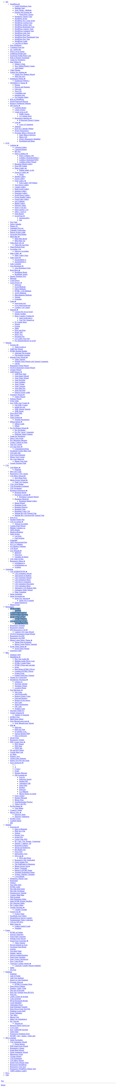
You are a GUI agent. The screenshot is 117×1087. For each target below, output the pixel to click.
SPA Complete (10, 1038)
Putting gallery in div (26, 170)
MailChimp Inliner (16, 719)
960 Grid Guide (15, 472)
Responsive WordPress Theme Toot (23, 1069)
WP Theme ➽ (15, 106)
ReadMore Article (21, 274)
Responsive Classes (17, 1048)
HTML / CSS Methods (23, 291)
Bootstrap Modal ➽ (22, 499)
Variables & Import (21, 557)
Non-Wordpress (15, 45)
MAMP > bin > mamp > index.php (22, 1036)
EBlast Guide (19, 424)
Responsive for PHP (17, 638)
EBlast (17, 426)
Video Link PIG (20, 804)
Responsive (9, 607)
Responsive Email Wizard (19, 366)
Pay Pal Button (20, 430)
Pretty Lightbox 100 (26, 156)
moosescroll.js (24, 218)
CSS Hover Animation (23, 582)
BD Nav (18, 151)
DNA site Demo (25, 858)
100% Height (15, 530)
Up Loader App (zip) (22, 339)
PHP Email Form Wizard (19, 1046)
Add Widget (19, 68)
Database (8, 972)
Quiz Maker (19, 808)
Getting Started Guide (22, 926)
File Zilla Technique (17, 891)
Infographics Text (21, 854)
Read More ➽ (15, 270)
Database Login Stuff (17, 1011)
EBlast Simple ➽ (16, 422)
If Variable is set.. (21, 732)
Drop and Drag (20, 330)
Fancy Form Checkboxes (19, 959)
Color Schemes (15, 999)
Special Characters (16, 934)
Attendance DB (25, 783)
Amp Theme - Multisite (23, 10)
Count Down (15, 280)
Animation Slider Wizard (24, 590)
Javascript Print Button (18, 234)
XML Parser (19, 411)
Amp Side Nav (20, 388)
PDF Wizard (19, 744)
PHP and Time (20, 729)
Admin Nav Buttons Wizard (25, 74)
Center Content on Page (18, 442)
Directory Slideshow (22, 817)
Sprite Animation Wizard (19, 1052)
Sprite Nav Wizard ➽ (22, 598)
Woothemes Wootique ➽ (19, 680)
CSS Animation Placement (24, 584)
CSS (7, 465)
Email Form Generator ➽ (19, 941)
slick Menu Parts (21, 478)
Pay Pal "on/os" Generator (24, 432)
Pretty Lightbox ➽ (21, 154)
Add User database (17, 978)
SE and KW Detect (17, 750)
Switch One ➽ (15, 912)
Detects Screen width (17, 232)
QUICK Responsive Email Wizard (22, 368)
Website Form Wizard (18, 939)
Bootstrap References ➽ (18, 490)
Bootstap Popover (21, 507)
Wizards (8, 343)
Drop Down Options (17, 986)
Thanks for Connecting (18, 677)
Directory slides (20, 205)
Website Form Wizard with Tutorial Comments (31, 361)
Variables (18, 928)
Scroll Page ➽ (20, 216)
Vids (7, 1075)
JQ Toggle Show (21, 322)
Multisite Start (20, 8)
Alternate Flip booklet (22, 353)
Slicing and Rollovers (22, 848)
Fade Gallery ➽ (20, 181)
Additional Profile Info (18, 54)
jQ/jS (7, 143)
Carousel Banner (21, 149)
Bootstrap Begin (20, 493)
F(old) (17, 771)
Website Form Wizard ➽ (19, 357)
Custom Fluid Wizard (17, 526)
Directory (22, 790)
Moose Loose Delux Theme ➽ (21, 640)
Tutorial (17, 297)
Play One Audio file (22, 659)
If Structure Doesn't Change (29, 120)
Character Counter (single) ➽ (20, 964)
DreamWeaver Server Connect (21, 918)
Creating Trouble (21, 910)
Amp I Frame (19, 384)
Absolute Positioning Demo (25, 872)
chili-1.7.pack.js (20, 212)
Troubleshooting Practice (24, 802)
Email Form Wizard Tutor (19, 1063)
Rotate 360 (19, 332)
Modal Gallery (20, 203)
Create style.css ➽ (21, 112)
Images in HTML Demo (23, 870)
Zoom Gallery (20, 179)
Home (3, 1085)
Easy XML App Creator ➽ (19, 403)
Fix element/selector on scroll (25, 341)
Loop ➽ (17, 122)
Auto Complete (15, 264)
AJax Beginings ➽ (17, 266)
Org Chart (13, 222)
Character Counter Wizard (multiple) (28, 966)
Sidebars (18, 127)
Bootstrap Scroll (20, 505)
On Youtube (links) (21, 97)
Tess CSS (18, 91)
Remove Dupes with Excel (19, 1025)
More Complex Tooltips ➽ (24, 316)
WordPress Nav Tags (22, 39)
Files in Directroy (21, 736)
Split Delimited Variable (18, 1007)
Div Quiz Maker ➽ (17, 459)
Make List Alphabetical (18, 1019)
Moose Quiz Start (21, 461)
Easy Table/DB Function (19, 1030)
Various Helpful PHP (22, 734)
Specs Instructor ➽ (17, 763)
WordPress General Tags (23, 23)
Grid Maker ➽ (15, 467)
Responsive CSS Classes (19, 474)
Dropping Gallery (21, 193)
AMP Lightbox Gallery (18, 1071)
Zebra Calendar (15, 224)
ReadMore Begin (21, 272)
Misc (7, 653)
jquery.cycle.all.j (20, 208)
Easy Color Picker (16, 961)
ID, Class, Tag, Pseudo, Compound (27, 841)
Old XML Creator (21, 405)
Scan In (22, 777)
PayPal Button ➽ (16, 806)
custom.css (18, 682)
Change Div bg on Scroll (24, 312)
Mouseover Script (16, 1054)
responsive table (16, 651)
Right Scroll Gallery (22, 189)
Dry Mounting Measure (18, 440)
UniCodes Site (15, 453)
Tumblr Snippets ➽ (17, 713)
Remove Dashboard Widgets (20, 103)
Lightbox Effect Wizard (27, 162)
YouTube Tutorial (21, 684)
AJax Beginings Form (23, 268)
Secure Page (14, 738)
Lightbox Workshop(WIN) (29, 160)
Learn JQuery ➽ (16, 283)
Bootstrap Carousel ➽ (22, 495)
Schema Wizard (15, 399)
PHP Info (18, 727)
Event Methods (20, 287)
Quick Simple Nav (21, 862)
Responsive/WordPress (18, 1065)
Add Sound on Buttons (23, 576)
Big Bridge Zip (20, 850)
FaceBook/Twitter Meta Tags (20, 451)
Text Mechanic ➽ (16, 690)
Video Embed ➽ (16, 417)
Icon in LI (13, 517)
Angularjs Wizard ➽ (17, 395)
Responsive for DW (17, 636)
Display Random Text (18, 276)
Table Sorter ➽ (15, 258)
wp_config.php (15, 49)
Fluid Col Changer (21, 482)
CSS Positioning (16, 1058)
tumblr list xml (20, 407)
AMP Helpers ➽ (16, 372)
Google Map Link (16, 752)
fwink (17, 667)
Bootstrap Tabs (20, 509)
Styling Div (19, 837)
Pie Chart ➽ (14, 1021)
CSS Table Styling (16, 559)
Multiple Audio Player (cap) (25, 661)
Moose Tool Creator (17, 457)
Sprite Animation (16, 594)
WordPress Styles (21, 19)
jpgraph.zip (19, 1023)
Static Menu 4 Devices (27, 135)
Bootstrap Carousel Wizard (29, 497)
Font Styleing (19, 538)
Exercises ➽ (14, 827)
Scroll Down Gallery (22, 195)
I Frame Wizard (15, 370)
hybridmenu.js (20, 563)
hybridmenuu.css (21, 565)
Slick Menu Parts (21, 619)
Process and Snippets (22, 87)
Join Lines (18, 692)
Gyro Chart (14, 1028)
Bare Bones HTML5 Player (25, 669)
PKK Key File (20, 831)
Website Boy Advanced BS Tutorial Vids (29, 515)
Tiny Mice (13, 1015)
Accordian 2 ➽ (15, 249)
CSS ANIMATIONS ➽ (18, 571)
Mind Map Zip (20, 241)
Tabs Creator (14, 415)
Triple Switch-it (20, 347)
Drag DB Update (21, 166)
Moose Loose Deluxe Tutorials (26, 644)
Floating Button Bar (17, 520)
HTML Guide (15, 887)
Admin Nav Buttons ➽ (18, 72)
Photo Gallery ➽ (21, 168)
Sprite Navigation (16, 1040)
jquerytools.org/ (20, 303)
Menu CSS (23, 137)
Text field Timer (16, 951)
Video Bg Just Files (22, 245)
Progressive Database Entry (20, 1034)
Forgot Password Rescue (19, 101)
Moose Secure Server (22, 866)
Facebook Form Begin (18, 947)
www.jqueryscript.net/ (23, 305)
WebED (8, 825)
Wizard (17, 324)
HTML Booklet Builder (18, 351)
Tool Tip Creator (16, 444)
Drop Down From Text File (20, 1009)
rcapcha (13, 949)
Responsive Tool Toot (18, 1067)
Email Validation (16, 1013)
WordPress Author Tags (23, 25)
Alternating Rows (16, 1005)
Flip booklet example (22, 355)
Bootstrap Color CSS (22, 511)
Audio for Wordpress (17, 60)
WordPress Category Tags (24, 29)
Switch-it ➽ (14, 345)
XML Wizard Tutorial (22, 409)
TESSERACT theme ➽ (18, 83)
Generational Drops (22, 449)
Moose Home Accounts (27, 794)
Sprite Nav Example (26, 600)
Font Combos (19, 796)
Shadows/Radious (16, 532)
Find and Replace (21, 698)
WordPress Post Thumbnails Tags (27, 37)
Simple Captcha (15, 953)
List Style (18, 536)
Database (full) (15, 655)
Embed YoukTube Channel (24, 675)
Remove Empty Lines (22, 696)
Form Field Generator (18, 937)
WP (6, 2)
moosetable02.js (20, 262)
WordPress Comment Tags (24, 31)
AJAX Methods (20, 293)
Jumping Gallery (21, 191)
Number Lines (20, 709)
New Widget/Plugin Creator (25, 66)
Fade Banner (19, 214)
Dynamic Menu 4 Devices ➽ (25, 133)
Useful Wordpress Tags (23, 6)
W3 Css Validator (16, 544)
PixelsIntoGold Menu (27, 141)
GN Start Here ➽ (16, 447)
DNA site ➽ (19, 856)
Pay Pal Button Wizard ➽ (19, 428)
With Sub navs (20, 76)
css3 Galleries (20, 201)
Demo (21, 174)
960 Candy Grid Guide (18, 613)
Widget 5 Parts (20, 64)
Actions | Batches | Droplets (25, 874)
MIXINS (18, 553)
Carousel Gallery (21, 147)
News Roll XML (16, 413)
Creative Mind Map (17, 895)
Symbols (18, 567)
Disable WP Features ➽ (23, 12)
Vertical (17, 833)
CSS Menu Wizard (17, 1060)
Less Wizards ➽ (16, 551)
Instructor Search (25, 779)
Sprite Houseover (21, 603)
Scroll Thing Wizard (22, 649)
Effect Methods (20, 289)
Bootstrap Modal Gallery (24, 164)
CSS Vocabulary (16, 488)
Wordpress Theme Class (23, 16)
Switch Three (19, 914)
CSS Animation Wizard (23, 573)
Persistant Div (20, 337)
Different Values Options (24, 434)
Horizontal (14, 881)
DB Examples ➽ (21, 775)
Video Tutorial (20, 359)
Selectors (18, 285)
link (20, 220)
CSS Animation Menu (23, 580)
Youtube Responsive (22, 420)
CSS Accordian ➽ (16, 522)
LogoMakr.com (20, 93)
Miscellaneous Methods (23, 295)
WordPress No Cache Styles (25, 21)
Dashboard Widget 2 (22, 81)
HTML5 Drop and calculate (25, 665)
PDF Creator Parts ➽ (17, 742)
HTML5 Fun (15, 717)
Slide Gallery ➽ (15, 253)
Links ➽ (13, 301)
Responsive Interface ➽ (23, 118)
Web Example (15, 897)
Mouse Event (15, 605)
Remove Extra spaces (22, 700)
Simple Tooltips (20, 314)
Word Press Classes (26, 14)
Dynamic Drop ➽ (16, 982)
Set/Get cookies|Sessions (19, 955)
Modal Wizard (20, 503)
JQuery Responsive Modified (29, 139)
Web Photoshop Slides (18, 899)
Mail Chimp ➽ (15, 924)
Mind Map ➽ (15, 237)
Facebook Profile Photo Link (20, 56)
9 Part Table (14, 401)
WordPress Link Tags (22, 33)
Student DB (23, 781)
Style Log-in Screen (17, 51)
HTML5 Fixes (15, 819)
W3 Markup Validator (18, 546)
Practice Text (19, 835)
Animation (9, 569)
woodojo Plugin (20, 688)
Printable (18, 470)
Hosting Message (21, 773)
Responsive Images (17, 628)
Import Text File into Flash (19, 760)
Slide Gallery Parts (21, 255)
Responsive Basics (21, 845)
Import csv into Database (19, 980)
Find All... (13, 995)
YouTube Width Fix (17, 711)
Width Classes (24, 114)
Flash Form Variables (17, 957)
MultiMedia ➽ (15, 657)
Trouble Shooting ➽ (17, 907)
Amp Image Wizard (22, 376)
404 (11, 823)
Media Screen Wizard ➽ (19, 480)
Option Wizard (20, 397)
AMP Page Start (20, 374)
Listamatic (13, 540)
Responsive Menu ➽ (17, 561)
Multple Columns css (17, 528)
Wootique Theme (21, 686)
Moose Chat (14, 1017)
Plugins (17, 85)
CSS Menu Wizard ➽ (18, 476)
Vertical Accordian (21, 524)
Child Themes (15, 70)
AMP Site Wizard (16, 349)
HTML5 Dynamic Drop (23, 984)
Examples (18, 299)
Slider (17, 328)
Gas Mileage (23, 792)
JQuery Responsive (22, 131)
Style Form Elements (17, 455)
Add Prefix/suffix (21, 694)
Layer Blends (19, 876)
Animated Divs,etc (17, 228)
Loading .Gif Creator (22, 307)
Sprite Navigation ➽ (17, 596)
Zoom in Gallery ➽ (22, 172)
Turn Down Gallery (22, 185)
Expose (17, 326)
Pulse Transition (20, 592)
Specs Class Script (16, 438)
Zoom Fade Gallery (22, 199)
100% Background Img (18, 542)
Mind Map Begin (21, 239)
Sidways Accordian (22, 251)
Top (2, 1081)
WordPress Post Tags (22, 35)
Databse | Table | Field (18, 988)
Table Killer (14, 1032)
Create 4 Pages (20, 110)
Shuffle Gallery (20, 177)
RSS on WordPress (17, 99)
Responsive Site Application (25, 860)
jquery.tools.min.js (25, 318)
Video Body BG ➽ (17, 243)
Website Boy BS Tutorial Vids (25, 513)
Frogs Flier (19, 852)
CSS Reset (14, 548)
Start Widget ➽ (15, 62)
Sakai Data (23, 785)
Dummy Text (15, 756)
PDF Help (18, 746)
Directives (18, 555)
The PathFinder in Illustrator (25, 864)
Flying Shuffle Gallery (23, 197)
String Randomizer (21, 704)
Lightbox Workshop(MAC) (29, 158)
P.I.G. (7, 1073)
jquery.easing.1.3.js (21, 210)
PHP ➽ (12, 725)
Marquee (13, 278)
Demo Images (20, 1044)
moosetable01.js (20, 260)
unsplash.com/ (20, 95)
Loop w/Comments (26, 124)
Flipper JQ (14, 226)
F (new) (17, 769)
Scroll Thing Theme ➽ (18, 646)
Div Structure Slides (17, 903)
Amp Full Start (20, 390)
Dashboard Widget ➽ (17, 79)
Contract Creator (16, 810)
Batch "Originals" (21, 868)
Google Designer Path (18, 463)
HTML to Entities (16, 932)
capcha (17, 364)
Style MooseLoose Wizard (24, 723)
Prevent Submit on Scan (18, 945)
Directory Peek (20, 814)
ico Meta (13, 754)
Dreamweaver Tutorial (18, 893)
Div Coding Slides (16, 905)
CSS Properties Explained (19, 486)
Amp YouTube (20, 380)
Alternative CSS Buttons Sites (25, 588)
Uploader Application (18, 230)
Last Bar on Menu (21, 43)
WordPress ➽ (15, 4)
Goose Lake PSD (21, 839)
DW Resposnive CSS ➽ (19, 630)
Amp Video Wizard (22, 378)
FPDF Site (18, 748)
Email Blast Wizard (17, 1050)
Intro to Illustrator (21, 829)
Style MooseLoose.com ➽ (19, 721)
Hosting (22, 787)
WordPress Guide (21, 41)
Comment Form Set (17, 47)
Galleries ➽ (14, 145)
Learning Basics (20, 108)
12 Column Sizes (25, 116)
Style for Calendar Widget (24, 129)
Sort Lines (18, 702)
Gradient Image (15, 821)
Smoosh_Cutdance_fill (23, 843)
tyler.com (18, 89)
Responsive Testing (17, 740)
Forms (7, 930)
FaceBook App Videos (18, 916)
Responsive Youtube (17, 626)
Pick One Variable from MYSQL (22, 992)
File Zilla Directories (17, 889)
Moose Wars (19, 800)
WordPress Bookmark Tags (24, 27)
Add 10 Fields (15, 976)
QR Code (18, 707)
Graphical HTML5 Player (24, 671)
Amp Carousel (20, 386)
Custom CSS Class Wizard (24, 632)
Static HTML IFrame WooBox (21, 901)
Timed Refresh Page (17, 247)
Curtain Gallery (20, 187)
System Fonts (19, 673)
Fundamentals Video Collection (21, 920)
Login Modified (15, 1003)
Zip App (13, 970)
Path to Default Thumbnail (19, 58)
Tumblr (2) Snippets (22, 715)
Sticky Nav (19, 334)
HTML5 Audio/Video (23, 663)
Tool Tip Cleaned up (26, 320)
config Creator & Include (19, 997)
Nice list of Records (17, 990)
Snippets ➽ (14, 310)
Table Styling (15, 534)
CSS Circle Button (17, 484)
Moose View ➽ (15, 812)
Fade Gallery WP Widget (28, 183)
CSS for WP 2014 (16, 922)
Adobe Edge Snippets (18, 758)
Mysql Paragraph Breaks (19, 1001)
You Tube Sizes (15, 885)
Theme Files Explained (23, 642)
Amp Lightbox (20, 382)
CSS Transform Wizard (23, 578)
